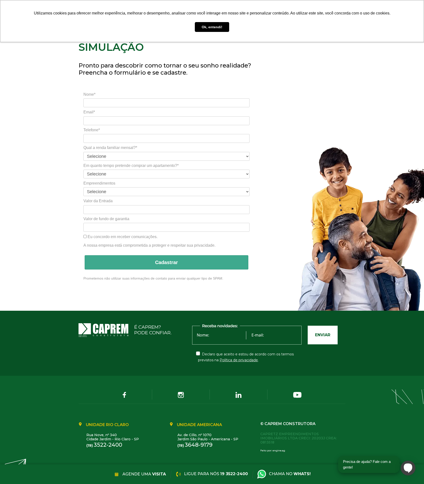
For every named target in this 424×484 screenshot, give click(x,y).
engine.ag (279, 450)
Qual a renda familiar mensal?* (110, 148)
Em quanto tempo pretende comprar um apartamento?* (131, 165)
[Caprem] (106, 330)
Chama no (290, 473)
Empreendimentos (99, 183)
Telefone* (91, 130)
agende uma (143, 473)
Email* (89, 112)
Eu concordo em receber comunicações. (122, 237)
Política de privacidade (239, 360)
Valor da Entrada (98, 201)
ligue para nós (215, 473)
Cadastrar (166, 262)
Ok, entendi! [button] (212, 27)
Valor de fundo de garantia (106, 219)
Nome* (89, 94)
